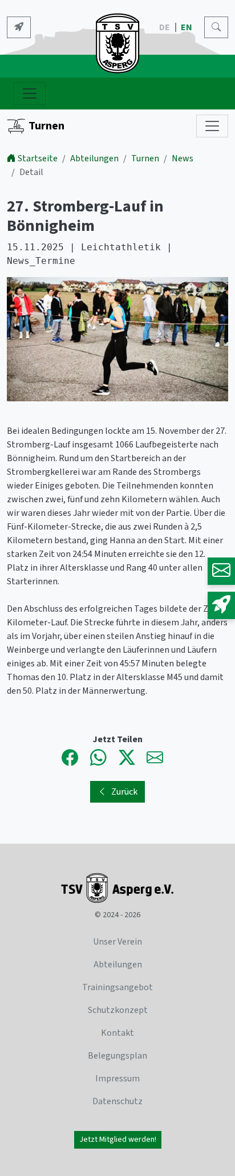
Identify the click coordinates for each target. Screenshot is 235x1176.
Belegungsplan (117, 1055)
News (182, 158)
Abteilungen (94, 158)
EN (187, 27)
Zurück (124, 792)
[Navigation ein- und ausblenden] (30, 93)
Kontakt (117, 1033)
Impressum (117, 1078)
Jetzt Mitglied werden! (117, 1139)
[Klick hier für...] (19, 27)
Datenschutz (117, 1101)
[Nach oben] (194, 1135)
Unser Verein (117, 941)
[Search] (216, 27)
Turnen (46, 126)
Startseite (38, 158)
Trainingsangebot (117, 987)
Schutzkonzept (118, 1010)
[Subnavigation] (212, 126)
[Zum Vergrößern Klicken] (117, 341)
